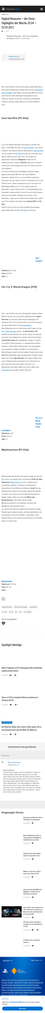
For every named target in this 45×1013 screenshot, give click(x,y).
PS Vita (19, 153)
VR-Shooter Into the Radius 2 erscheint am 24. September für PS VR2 (32, 924)
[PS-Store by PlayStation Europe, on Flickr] (18, 80)
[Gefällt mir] (15, 675)
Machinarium (16, 482)
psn (20, 612)
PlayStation (13, 9)
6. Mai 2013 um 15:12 (13, 765)
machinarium (33, 607)
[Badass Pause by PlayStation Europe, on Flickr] (18, 306)
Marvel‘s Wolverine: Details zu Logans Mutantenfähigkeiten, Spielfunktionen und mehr (32, 837)
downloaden (27, 325)
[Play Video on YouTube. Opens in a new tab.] (16, 914)
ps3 (16, 612)
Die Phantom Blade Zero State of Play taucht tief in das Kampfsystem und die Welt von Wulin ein (21, 728)
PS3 (3, 479)
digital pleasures (7, 607)
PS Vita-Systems (27, 147)
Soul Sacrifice (38, 150)
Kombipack (6, 370)
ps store (4, 612)
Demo (26, 210)
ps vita (11, 612)
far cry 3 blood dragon (20, 607)
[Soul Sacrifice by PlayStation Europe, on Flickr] (18, 137)
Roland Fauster (14, 56)
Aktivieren (22, 1008)
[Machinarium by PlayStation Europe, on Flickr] (18, 469)
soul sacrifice (27, 612)
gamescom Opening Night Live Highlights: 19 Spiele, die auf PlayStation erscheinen (32, 891)
